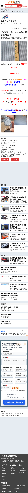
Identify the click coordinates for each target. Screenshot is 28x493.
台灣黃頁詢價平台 (9, 457)
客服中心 (22, 468)
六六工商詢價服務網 (19, 486)
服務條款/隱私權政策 (22, 471)
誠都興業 (6, 10)
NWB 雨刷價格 (5, 321)
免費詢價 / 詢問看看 (15, 402)
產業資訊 (4, 473)
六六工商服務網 (6, 486)
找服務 (3, 468)
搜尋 (20, 6)
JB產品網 (4, 488)
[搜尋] (13, 6)
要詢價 (3, 479)
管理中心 (13, 473)
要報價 (3, 476)
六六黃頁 (16, 488)
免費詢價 (25, 6)
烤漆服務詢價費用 (6, 314)
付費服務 (13, 468)
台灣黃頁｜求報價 (6, 491)
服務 (6, 6)
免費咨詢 (5, 159)
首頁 (2, 10)
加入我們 (13, 471)
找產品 (3, 471)
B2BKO (16, 491)
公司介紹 (15, 159)
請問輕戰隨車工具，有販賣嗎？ (10, 307)
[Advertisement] (14, 172)
